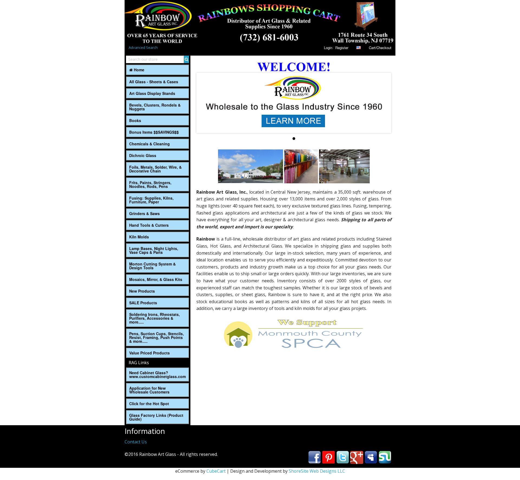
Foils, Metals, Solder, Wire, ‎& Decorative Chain (155, 169)
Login (328, 47)
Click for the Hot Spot (149, 403)
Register (341, 47)
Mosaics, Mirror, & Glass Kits (155, 279)
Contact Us (136, 442)
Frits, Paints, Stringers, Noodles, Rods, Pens (150, 184)
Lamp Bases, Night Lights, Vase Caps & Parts (153, 250)
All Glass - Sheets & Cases (153, 81)
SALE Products (143, 302)
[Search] (186, 59)
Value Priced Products (149, 353)
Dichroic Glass (142, 155)
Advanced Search (143, 47)
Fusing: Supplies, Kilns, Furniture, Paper (151, 199)
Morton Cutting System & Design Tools (152, 265)
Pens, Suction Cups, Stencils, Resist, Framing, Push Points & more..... (156, 337)
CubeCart (216, 471)
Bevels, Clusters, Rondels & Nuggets (155, 106)
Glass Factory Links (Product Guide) (156, 417)
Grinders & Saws (144, 213)
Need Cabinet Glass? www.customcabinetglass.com (157, 374)
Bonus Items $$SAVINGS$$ (154, 132)
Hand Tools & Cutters (149, 225)
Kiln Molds (139, 236)
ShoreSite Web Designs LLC (317, 471)
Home (138, 69)
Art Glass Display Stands (152, 93)
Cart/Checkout (380, 47)
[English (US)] (358, 47)
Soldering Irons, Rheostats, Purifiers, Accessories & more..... (154, 318)
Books (135, 120)
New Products (142, 291)
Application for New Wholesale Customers (149, 390)
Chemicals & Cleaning (149, 143)
